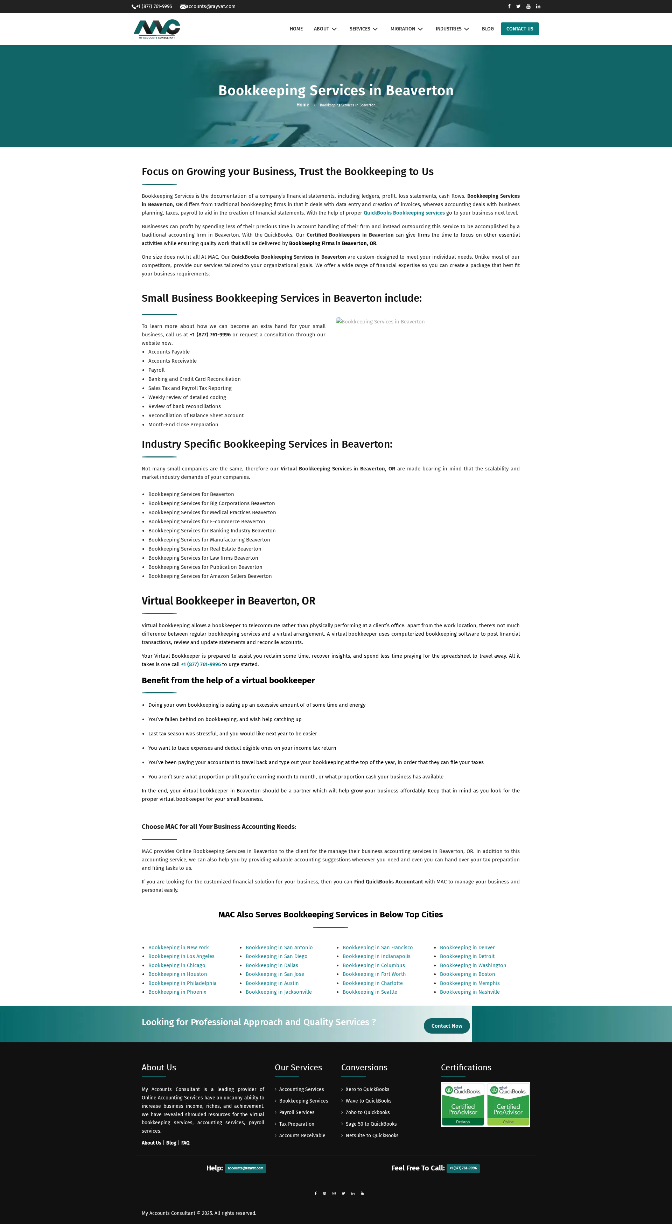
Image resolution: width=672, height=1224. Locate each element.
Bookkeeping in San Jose (275, 974)
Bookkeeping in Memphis (470, 983)
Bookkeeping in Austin (272, 983)
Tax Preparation (296, 1124)
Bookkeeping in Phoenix (177, 992)
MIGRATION (403, 29)
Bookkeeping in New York (178, 947)
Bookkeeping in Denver (467, 947)
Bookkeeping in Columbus (374, 965)
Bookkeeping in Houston (177, 974)
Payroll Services (297, 1112)
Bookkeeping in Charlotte (373, 983)
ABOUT (321, 29)
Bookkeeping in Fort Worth (374, 974)
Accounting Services (301, 1089)
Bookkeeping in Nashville (470, 992)
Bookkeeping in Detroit (467, 956)
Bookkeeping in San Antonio (279, 947)
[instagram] (334, 1193)
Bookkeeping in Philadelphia (182, 983)
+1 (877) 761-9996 (210, 334)
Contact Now (447, 1026)
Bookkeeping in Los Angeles (181, 956)
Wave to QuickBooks (369, 1101)
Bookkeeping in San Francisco (378, 947)
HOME (296, 29)
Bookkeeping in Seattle (370, 992)
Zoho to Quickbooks (368, 1112)
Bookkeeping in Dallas (272, 965)
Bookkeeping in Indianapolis (377, 956)
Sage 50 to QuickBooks (371, 1124)
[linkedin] (353, 1193)
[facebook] (316, 1193)
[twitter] (343, 1193)
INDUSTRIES (449, 29)
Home (302, 105)
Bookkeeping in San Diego (277, 956)
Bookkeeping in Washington (473, 965)
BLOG (488, 29)
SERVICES (360, 29)
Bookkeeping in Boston (467, 974)
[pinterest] (324, 1193)
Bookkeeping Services (303, 1101)
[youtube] (362, 1193)
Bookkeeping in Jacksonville (279, 992)
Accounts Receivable (302, 1136)
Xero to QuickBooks (368, 1089)
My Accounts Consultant (168, 1213)
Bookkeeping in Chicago (176, 965)
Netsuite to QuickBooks (372, 1136)
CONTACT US (519, 29)
